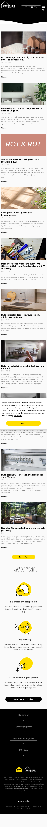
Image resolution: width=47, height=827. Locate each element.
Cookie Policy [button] (9, 413)
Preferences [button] (18, 416)
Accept (23, 423)
